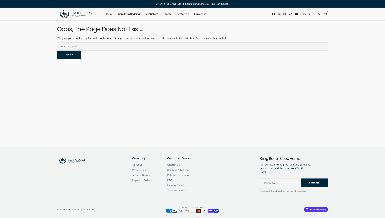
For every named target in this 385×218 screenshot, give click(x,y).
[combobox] (192, 46)
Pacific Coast (70, 209)
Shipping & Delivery (178, 169)
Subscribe (314, 182)
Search (69, 54)
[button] (310, 14)
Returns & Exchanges (179, 175)
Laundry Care (174, 185)
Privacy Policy (140, 169)
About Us (137, 164)
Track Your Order (176, 190)
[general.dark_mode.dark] (305, 14)
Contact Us (173, 164)
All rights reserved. (85, 209)
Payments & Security (144, 180)
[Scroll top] (381, 214)
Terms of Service (141, 175)
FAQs (170, 180)
